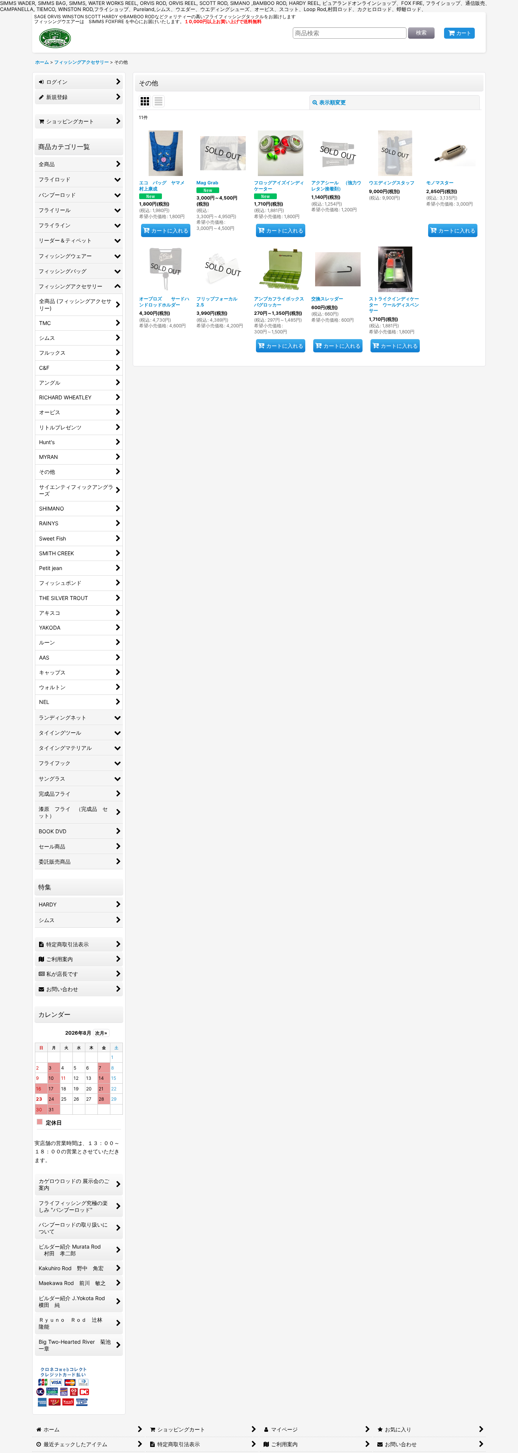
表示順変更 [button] (332, 102)
